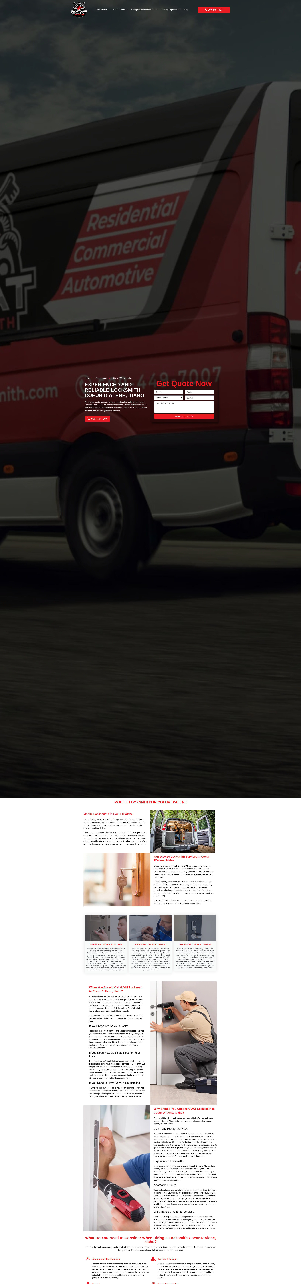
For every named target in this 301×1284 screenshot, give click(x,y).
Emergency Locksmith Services (144, 10)
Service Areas (119, 10)
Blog (186, 10)
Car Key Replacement (171, 10)
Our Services (101, 10)
